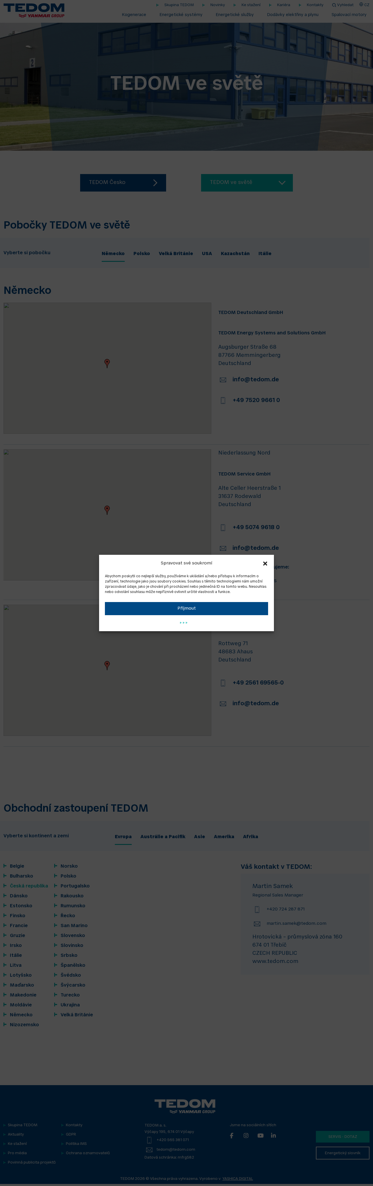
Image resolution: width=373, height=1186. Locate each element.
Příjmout (186, 608)
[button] (265, 563)
